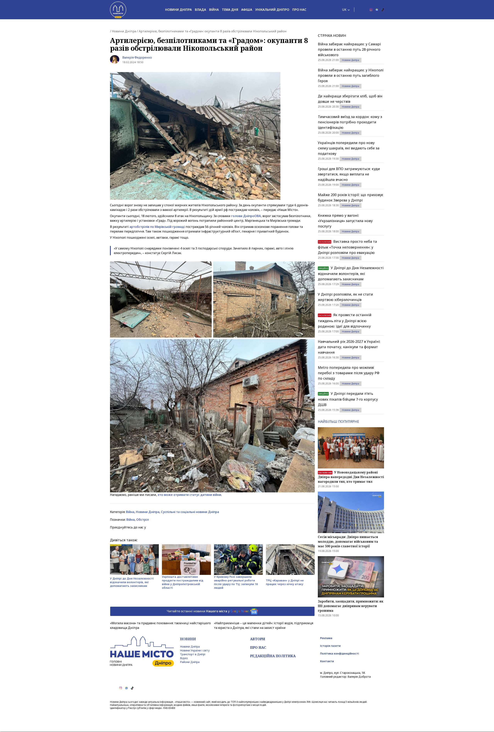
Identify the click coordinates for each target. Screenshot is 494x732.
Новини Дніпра (178, 10)
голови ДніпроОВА (246, 216)
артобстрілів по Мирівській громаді (157, 227)
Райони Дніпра (190, 662)
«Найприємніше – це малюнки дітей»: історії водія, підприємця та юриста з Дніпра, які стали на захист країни (263, 625)
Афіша (246, 10)
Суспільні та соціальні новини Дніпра (190, 512)
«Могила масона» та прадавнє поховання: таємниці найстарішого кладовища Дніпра (160, 625)
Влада (200, 10)
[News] (377, 9)
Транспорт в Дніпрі (192, 654)
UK (344, 10)
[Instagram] (371, 9)
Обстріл (142, 519)
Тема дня (230, 10)
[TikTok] (382, 9)
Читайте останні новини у (208, 611)
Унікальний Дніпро (272, 10)
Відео (184, 658)
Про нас (299, 10)
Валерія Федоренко (137, 57)
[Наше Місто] (118, 10)
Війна (214, 10)
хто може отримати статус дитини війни (189, 495)
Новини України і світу (195, 650)
